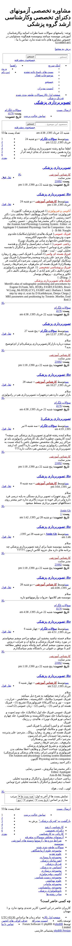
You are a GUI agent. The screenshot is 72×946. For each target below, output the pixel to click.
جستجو (30, 56)
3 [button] (2, 145)
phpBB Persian (62, 930)
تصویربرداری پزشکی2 (56, 419)
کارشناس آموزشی (60, 174)
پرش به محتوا (63, 48)
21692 (58, 181)
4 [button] (2, 148)
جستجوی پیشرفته (25, 60)
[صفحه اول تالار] (69, 4)
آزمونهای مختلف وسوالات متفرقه (44, 837)
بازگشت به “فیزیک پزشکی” (55, 820)
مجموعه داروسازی (51, 857)
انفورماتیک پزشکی (51, 860)
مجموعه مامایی (52, 884)
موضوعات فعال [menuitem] (44, 75)
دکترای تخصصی (54, 830)
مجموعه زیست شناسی (48, 877)
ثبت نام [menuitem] (5, 72)
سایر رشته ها (54, 894)
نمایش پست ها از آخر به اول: (51, 796)
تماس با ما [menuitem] (7, 924)
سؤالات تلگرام (13, 110)
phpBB (59, 924)
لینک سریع (54, 65)
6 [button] (2, 154)
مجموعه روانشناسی (50, 887)
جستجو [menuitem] (49, 81)
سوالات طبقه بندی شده (50, 847)
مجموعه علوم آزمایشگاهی (46, 850)
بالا (19, 174)
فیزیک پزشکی (53, 863)
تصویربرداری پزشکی (52, 102)
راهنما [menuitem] (13, 65)
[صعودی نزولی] (28, 799)
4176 (11, 113)
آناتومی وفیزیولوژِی (50, 874)
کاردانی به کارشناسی (51, 833)
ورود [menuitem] (4, 68)
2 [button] (2, 141)
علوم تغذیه (55, 853)
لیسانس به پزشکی (51, 867)
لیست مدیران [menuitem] (45, 88)
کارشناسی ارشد (54, 827)
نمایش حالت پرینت (34, 116)
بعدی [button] (4, 157)
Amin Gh (65, 510)
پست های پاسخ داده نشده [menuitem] (38, 71)
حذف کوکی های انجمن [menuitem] (14, 920)
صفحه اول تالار (51, 917)
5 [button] (2, 151)
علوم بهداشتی (54, 880)
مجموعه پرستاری (51, 870)
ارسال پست (64, 110)
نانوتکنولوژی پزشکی (50, 890)
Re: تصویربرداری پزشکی (54, 194)
